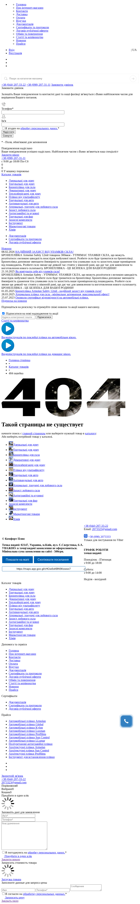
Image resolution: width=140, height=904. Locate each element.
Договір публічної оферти (32, 30)
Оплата (20, 17)
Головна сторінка (19, 360)
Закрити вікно (10, 154)
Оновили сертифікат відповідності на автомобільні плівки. (52, 297)
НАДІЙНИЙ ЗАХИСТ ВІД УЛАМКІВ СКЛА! (44, 251)
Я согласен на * (36, 893)
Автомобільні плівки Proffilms (27, 734)
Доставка (22, 14)
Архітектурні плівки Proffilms (27, 753)
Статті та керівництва (29, 37)
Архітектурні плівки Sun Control (29, 750)
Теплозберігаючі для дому (29, 465)
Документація (24, 24)
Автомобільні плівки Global (26, 724)
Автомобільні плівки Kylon (26, 727)
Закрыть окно (9, 900)
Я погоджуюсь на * (36, 852)
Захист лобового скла (26, 490)
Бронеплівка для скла (26, 454)
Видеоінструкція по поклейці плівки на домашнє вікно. (36, 354)
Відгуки (21, 20)
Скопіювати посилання (53, 559)
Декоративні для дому (26, 459)
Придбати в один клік (18, 856)
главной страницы (33, 433)
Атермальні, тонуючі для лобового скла (37, 485)
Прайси (21, 43)
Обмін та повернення (29, 33)
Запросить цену (14, 897)
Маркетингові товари (26, 514)
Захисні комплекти (20, 503)
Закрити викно (10, 859)
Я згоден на (32, 128)
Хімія (16, 519)
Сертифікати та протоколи (32, 27)
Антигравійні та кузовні (28, 495)
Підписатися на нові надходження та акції (31, 313)
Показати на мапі (17, 559)
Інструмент (20, 508)
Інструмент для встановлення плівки (32, 757)
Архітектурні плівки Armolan (27, 747)
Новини (21, 40)
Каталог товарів (11, 174)
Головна (21, 4)
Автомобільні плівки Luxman (27, 730)
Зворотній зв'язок (12, 775)
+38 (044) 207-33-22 (13, 84)
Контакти (22, 11)
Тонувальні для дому (26, 449)
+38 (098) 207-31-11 (38, 84)
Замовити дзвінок (62, 84)
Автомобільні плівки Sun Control (29, 737)
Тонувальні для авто (25, 475)
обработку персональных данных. (44, 893)
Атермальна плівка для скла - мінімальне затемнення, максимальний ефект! (62, 294)
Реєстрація (15, 53)
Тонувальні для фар (25, 500)
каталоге (90, 433)
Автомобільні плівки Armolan (27, 721)
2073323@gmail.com (104, 529)
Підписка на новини (14, 300)
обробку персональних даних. (39, 128)
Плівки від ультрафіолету (28, 470)
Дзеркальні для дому (26, 444)
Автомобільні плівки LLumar (27, 740)
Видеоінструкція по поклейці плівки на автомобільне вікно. (38, 337)
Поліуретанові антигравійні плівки (30, 743)
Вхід (11, 49)
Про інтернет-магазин (29, 7)
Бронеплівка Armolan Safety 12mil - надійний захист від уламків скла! (58, 291)
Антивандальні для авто (28, 480)
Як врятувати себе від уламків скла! (37, 271)
